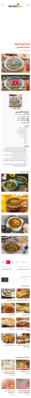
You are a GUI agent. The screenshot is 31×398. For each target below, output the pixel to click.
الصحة (12, 385)
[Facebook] (17, 262)
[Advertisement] (15, 24)
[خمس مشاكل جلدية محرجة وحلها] (8, 384)
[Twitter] (13, 262)
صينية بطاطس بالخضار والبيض (23, 300)
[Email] (3, 262)
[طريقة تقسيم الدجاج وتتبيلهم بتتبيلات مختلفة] (23, 338)
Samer (25, 50)
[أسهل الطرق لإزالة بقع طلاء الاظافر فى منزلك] (23, 384)
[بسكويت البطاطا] (23, 365)
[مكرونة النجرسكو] (23, 308)
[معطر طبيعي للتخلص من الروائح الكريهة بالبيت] (8, 365)
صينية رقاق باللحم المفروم (9, 345)
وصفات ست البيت (18, 44)
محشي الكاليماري (11, 300)
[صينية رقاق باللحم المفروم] (8, 338)
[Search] (3, 5)
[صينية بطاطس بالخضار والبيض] (23, 294)
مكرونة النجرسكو (26, 314)
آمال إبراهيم (26, 44)
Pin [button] (17, 108)
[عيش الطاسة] (8, 322)
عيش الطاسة (12, 329)
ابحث (4, 280)
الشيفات (19, 368)
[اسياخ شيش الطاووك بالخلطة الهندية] (23, 322)
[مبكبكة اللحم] (8, 308)
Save (7, 262)
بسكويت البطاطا (26, 371)
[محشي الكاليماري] (8, 294)
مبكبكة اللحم (12, 314)
